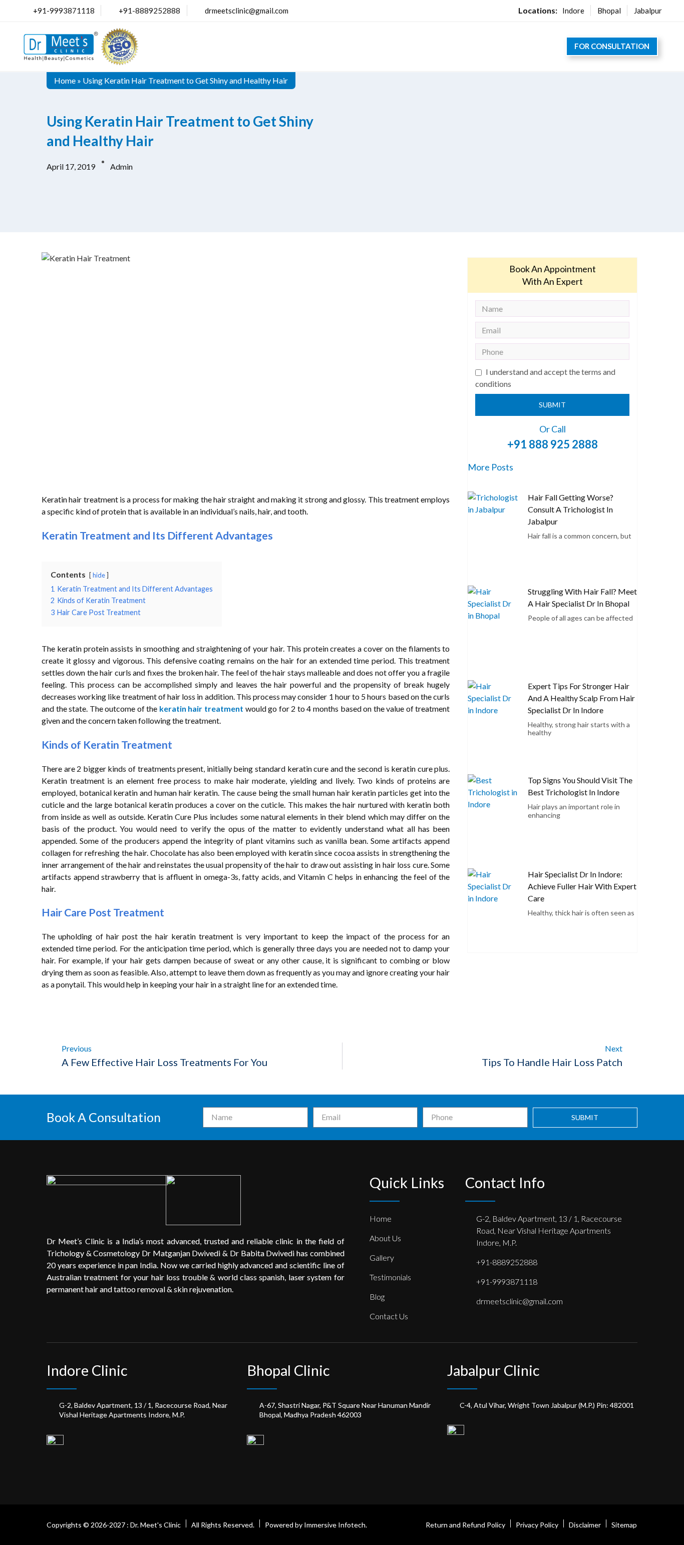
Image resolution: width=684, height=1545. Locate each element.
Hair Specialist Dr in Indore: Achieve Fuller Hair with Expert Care (582, 886)
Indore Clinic (87, 1370)
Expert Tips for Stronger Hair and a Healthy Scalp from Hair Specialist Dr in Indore (581, 698)
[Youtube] (146, 1316)
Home (65, 80)
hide (99, 575)
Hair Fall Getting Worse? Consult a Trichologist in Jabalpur (570, 509)
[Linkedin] (108, 1316)
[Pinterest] (89, 1316)
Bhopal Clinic (288, 1370)
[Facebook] (51, 1316)
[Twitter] (70, 1316)
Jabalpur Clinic (493, 1370)
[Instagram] (127, 1316)
